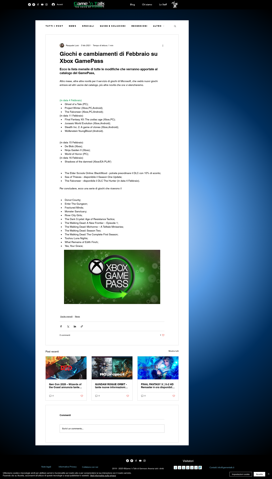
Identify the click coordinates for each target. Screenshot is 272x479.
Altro (157, 26)
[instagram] (46, 4)
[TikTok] (29, 4)
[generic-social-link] (42, 4)
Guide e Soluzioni (113, 26)
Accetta (259, 474)
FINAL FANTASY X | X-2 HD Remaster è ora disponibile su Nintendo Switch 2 (157, 386)
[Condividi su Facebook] (61, 326)
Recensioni (139, 26)
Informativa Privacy (68, 467)
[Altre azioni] (162, 45)
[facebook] (33, 4)
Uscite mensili (66, 316)
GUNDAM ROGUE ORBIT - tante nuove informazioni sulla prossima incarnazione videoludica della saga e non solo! (111, 386)
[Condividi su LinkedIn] (75, 326)
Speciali (88, 26)
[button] (175, 26)
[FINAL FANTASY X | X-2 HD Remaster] (158, 367)
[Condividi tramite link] (81, 326)
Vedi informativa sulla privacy (103, 475)
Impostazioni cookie (241, 474)
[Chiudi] (268, 474)
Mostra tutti (174, 351)
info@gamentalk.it (226, 467)
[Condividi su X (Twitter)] (68, 326)
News (72, 26)
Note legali (46, 467)
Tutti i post (54, 26)
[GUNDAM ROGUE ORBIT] (112, 367)
